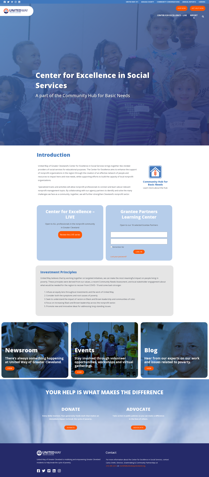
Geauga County (147, 2)
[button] (181, 8)
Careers (202, 2)
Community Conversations (168, 2)
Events (84, 350)
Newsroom (21, 350)
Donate (70, 409)
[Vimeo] (12, 2)
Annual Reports (189, 2)
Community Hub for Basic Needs (155, 183)
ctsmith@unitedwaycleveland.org (132, 466)
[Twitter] (8, 2)
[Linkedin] (19, 2)
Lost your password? (119, 256)
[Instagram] (16, 2)
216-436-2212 (111, 466)
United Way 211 (132, 2)
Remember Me (118, 247)
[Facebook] (5, 2)
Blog (150, 350)
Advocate (138, 409)
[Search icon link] (203, 16)
